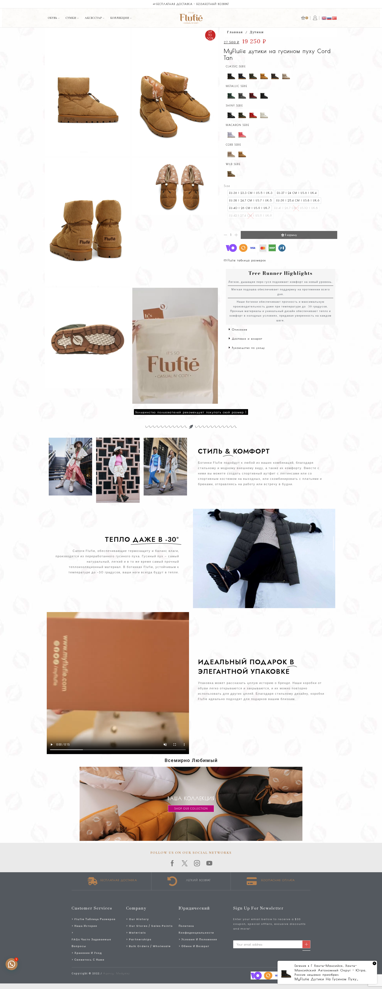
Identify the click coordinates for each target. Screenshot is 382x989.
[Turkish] (334, 17)
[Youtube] (209, 863)
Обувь (52, 18)
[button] (280, 329)
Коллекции (119, 18)
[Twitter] (185, 863)
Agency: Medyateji (116, 973)
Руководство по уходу (248, 347)
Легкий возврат (198, 880)
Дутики (257, 32)
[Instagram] (197, 863)
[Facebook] (172, 863)
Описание (239, 329)
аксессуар (93, 18)
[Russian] (329, 17)
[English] (324, 17)
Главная (235, 32)
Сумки (70, 18)
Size (227, 185)
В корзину (291, 235)
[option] (251, 193)
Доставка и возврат (247, 338)
